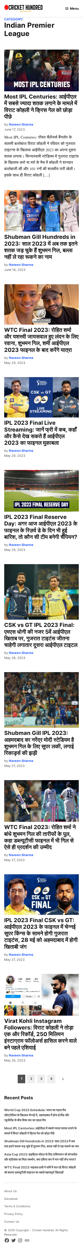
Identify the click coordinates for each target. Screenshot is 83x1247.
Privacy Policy (13, 1214)
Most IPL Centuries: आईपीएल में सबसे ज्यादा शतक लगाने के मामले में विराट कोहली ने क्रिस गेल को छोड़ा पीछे (40, 106)
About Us (10, 1191)
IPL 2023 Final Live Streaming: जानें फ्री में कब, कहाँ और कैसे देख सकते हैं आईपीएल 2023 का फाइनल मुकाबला (40, 432)
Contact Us (11, 1221)
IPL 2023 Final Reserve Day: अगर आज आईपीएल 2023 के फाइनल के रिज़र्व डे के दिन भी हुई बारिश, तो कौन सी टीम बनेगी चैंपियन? (40, 527)
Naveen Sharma (21, 124)
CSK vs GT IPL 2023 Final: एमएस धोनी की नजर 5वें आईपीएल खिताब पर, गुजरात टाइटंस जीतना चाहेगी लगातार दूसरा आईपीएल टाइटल (40, 635)
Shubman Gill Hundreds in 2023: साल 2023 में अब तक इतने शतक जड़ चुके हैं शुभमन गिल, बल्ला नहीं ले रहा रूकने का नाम (40, 247)
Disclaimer (11, 1198)
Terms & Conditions (17, 1206)
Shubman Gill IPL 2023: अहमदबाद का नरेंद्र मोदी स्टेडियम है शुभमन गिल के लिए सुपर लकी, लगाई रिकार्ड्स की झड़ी (39, 743)
